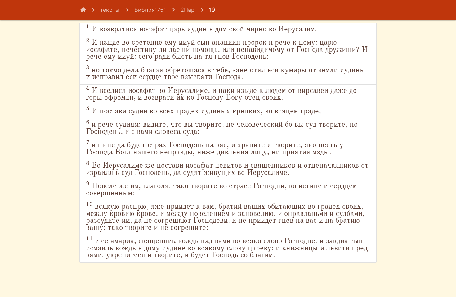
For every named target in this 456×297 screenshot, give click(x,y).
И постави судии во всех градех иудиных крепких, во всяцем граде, (203, 110)
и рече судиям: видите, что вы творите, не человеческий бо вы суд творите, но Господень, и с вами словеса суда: (222, 128)
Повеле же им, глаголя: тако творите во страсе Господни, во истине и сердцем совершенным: (221, 189)
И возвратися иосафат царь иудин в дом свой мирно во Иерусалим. (201, 28)
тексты (110, 10)
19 (212, 10)
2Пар (187, 10)
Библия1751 (150, 10)
